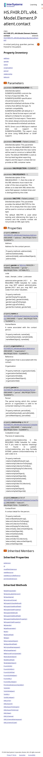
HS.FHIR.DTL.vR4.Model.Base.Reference (19, 348)
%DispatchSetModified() (12, 616)
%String (23, 265)
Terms (14, 755)
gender (6, 61)
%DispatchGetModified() (12, 606)
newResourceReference (12, 575)
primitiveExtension (10, 579)
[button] (5, 83)
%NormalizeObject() (11, 641)
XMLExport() (8, 704)
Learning (33, 5)
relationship (8, 74)
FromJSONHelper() (10, 675)
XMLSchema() (9, 716)
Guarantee (22, 755)
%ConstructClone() (10, 600)
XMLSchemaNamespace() (13, 719)
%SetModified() (9, 660)
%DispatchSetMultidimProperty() (15, 619)
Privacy (9, 755)
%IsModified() (9, 635)
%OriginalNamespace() (12, 647)
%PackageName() (10, 650)
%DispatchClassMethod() (13, 603)
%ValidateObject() (10, 663)
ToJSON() (7, 688)
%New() (6, 638)
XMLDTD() (7, 700)
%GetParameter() (10, 628)
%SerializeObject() (10, 657)
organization (8, 68)
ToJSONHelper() (9, 691)
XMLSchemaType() (10, 722)
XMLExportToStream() (11, 707)
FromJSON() (8, 666)
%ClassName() (9, 597)
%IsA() (6, 631)
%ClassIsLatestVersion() (12, 594)
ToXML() (7, 694)
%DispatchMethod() (11, 613)
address (6, 58)
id (4, 566)
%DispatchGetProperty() (12, 609)
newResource (8, 572)
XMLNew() (7, 713)
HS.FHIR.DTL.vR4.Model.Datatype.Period (19, 390)
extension (7, 563)
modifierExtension (10, 569)
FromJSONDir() (9, 669)
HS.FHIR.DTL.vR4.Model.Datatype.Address (20, 235)
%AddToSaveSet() (10, 591)
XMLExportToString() (11, 710)
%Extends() (8, 625)
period (6, 71)
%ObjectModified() (10, 644)
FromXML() (8, 679)
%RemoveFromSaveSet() (12, 653)
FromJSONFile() (9, 672)
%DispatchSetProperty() (12, 622)
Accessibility (31, 755)
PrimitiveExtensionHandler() (14, 685)
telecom (6, 77)
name (6, 64)
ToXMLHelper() (9, 697)
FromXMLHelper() (10, 682)
